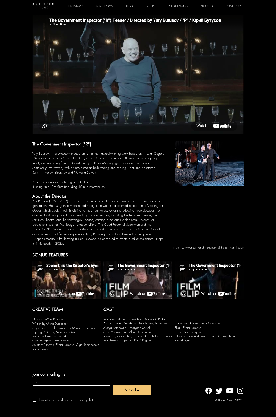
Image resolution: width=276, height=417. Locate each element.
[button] (129, 6)
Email (37, 382)
